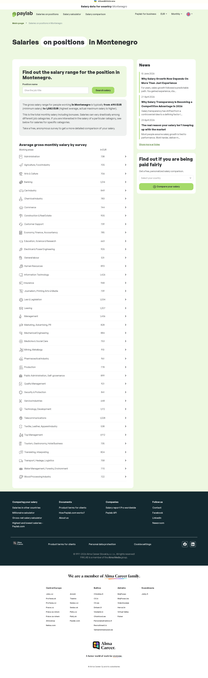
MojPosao (122, 594)
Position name (29, 84)
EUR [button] (163, 13)
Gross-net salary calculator (27, 517)
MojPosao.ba (123, 598)
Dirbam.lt (98, 607)
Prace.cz (50, 607)
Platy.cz (73, 612)
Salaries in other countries (26, 507)
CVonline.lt (98, 594)
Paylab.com (75, 621)
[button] (189, 14)
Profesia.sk (51, 598)
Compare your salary (168, 186)
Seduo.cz (74, 603)
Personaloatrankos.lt (103, 621)
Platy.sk (73, 616)
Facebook (157, 512)
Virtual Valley (123, 612)
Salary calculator (72, 14)
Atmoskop (50, 621)
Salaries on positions (47, 14)
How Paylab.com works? (72, 512)
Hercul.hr (122, 607)
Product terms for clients (72, 507)
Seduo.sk (74, 607)
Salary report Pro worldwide (121, 507)
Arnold (73, 594)
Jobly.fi (144, 594)
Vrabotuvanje (123, 603)
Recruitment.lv (100, 625)
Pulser (120, 616)
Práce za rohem (53, 616)
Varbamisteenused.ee (103, 630)
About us (64, 517)
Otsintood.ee (100, 616)
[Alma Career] (104, 645)
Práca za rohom (52, 612)
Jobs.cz (49, 594)
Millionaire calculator (23, 512)
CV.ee (96, 603)
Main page (18, 23)
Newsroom (158, 523)
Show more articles (149, 144)
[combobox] (53, 90)
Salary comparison (95, 14)
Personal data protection (102, 544)
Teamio (73, 598)
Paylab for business (145, 13)
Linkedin (156, 517)
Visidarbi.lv (98, 612)
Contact (156, 507)
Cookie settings (142, 544)
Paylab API (111, 512)
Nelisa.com (51, 625)
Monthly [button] (175, 13)
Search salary (103, 90)
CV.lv (96, 598)
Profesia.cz (51, 603)
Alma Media (114, 557)
